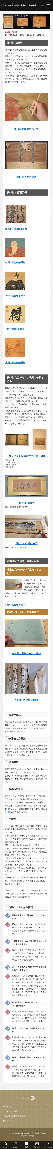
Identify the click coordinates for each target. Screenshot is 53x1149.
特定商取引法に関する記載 (14, 1116)
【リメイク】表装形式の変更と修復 (26, 456)
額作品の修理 (26, 502)
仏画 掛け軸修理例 (15, 262)
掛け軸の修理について (26, 129)
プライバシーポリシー (12, 1111)
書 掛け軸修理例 (15, 329)
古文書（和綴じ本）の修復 (26, 653)
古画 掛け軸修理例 (15, 362)
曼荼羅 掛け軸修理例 (16, 229)
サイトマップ (8, 1121)
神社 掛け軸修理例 (15, 296)
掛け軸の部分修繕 (26, 177)
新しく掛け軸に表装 (26, 543)
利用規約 (9, 812)
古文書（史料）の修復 (26, 700)
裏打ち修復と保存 (16, 605)
